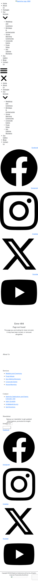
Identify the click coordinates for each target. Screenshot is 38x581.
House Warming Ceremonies (10, 36)
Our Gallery (5, 57)
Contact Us (5, 63)
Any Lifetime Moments (9, 51)
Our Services (5, 13)
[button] (4, 74)
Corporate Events (9, 42)
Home (5, 3)
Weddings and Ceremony (9, 24)
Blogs (5, 60)
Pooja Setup (8, 46)
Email (4, 424)
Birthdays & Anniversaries (10, 30)
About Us (5, 7)
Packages (6, 10)
